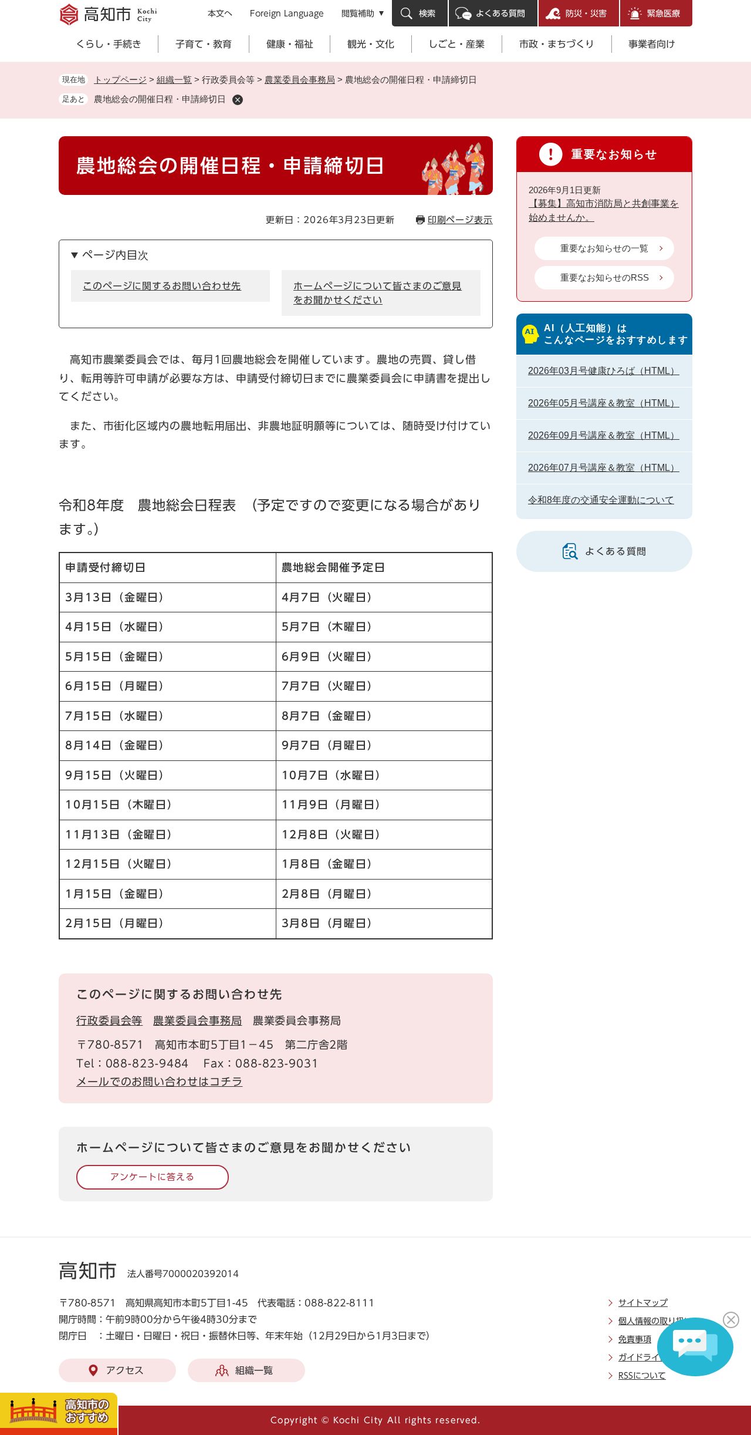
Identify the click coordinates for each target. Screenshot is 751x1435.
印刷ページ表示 (460, 219)
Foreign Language (287, 13)
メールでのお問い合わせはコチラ (159, 1081)
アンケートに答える (152, 1177)
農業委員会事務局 (300, 80)
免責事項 (634, 1339)
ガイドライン (643, 1357)
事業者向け (651, 44)
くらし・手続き (108, 44)
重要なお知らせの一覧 (604, 248)
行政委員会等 (109, 1020)
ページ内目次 (115, 255)
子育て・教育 (203, 44)
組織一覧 (174, 80)
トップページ (120, 80)
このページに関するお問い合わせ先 (162, 286)
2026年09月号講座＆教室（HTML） (603, 435)
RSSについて (642, 1376)
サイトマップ (643, 1303)
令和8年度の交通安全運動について (601, 500)
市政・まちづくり (556, 44)
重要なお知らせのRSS (604, 277)
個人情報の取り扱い (655, 1321)
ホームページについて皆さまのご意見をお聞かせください (377, 293)
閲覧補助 (357, 13)
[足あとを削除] (238, 100)
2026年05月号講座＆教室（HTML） (603, 403)
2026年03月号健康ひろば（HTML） (603, 371)
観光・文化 (370, 44)
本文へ (220, 13)
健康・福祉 (289, 44)
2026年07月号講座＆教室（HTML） (603, 468)
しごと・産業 (456, 44)
